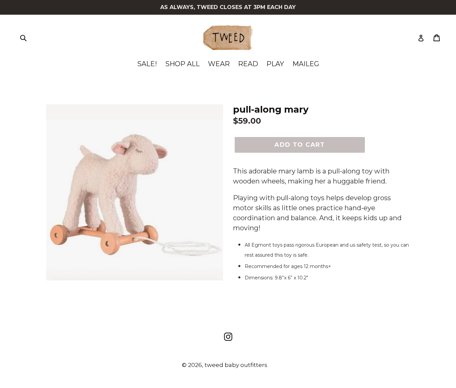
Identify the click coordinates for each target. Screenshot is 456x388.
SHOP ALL (182, 64)
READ (248, 64)
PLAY (275, 64)
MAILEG (305, 64)
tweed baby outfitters (236, 365)
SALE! (147, 64)
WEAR (219, 64)
